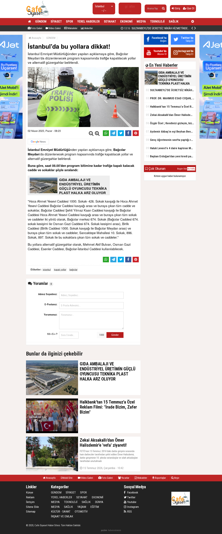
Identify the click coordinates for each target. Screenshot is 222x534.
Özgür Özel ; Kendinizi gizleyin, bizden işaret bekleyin (171, 123)
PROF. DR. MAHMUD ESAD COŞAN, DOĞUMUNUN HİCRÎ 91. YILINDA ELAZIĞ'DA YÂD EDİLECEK (171, 98)
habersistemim (114, 530)
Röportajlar (160, 477)
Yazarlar (125, 477)
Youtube (131, 502)
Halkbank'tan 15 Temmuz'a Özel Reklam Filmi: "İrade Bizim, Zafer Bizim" (171, 106)
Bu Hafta (191, 169)
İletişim (30, 502)
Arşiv (176, 477)
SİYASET (56, 21)
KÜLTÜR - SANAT (60, 511)
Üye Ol (190, 8)
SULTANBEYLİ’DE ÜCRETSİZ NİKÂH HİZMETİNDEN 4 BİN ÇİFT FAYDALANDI (170, 28)
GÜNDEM (40, 21)
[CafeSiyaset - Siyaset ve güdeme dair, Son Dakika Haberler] (37, 16)
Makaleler (72, 28)
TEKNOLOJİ (157, 21)
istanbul (47, 269)
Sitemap (30, 511)
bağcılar (73, 269)
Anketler (88, 28)
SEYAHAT (110, 21)
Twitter (130, 497)
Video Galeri (54, 28)
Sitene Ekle (32, 507)
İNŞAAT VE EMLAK (62, 516)
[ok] (163, 8)
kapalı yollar (60, 269)
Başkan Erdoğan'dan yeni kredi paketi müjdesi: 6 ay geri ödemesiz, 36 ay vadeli (171, 156)
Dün (185, 169)
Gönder (115, 334)
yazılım (104, 530)
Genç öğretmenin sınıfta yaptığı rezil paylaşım (171, 140)
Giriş (177, 8)
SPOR (69, 21)
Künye (29, 492)
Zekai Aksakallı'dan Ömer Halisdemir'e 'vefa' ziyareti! (171, 115)
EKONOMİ (126, 21)
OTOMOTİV (81, 511)
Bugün (180, 169)
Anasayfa (36, 38)
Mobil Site (67, 477)
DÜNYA (99, 502)
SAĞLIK (173, 21)
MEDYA (141, 21)
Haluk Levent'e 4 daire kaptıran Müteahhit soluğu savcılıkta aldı (171, 148)
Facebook (132, 492)
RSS (129, 511)
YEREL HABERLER (88, 21)
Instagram (132, 507)
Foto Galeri (36, 28)
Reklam (30, 497)
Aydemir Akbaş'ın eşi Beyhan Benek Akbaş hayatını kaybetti (171, 131)
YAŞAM (81, 507)
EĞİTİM (94, 507)
